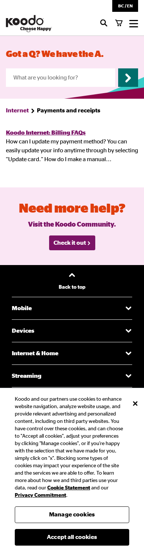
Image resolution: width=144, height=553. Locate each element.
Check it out (70, 243)
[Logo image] (29, 24)
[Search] (103, 23)
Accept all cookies (72, 537)
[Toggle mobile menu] (133, 23)
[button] (125, 6)
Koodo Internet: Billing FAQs (46, 133)
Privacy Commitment (40, 495)
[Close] (135, 404)
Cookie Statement (68, 488)
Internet (17, 110)
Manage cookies (72, 515)
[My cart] (118, 23)
